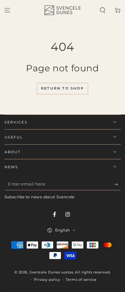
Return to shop (62, 88)
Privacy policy (47, 280)
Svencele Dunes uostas (51, 272)
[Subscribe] (117, 184)
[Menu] (7, 10)
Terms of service (81, 280)
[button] (102, 10)
